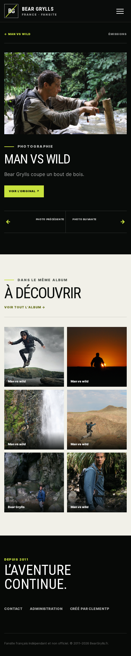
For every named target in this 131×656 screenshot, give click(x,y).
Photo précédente (34, 221)
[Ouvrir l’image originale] (65, 93)
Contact (13, 609)
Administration (46, 609)
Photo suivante (99, 221)
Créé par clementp (89, 609)
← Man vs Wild (17, 34)
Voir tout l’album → (24, 307)
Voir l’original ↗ (24, 191)
